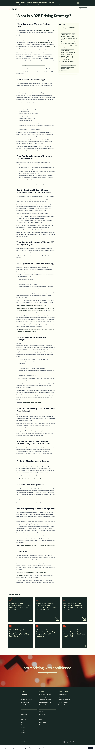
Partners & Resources (63, 702)
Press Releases (42, 722)
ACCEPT (90, 747)
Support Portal (61, 697)
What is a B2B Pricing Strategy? (69, 31)
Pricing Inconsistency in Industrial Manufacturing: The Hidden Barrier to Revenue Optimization (19, 606)
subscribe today (72, 75)
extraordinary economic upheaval (45, 30)
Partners (57, 9)
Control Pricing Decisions (45, 694)
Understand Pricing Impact (45, 704)
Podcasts (23, 732)
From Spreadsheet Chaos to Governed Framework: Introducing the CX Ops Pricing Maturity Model (74, 633)
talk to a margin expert (46, 673)
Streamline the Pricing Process (68, 65)
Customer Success (62, 694)
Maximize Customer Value (45, 702)
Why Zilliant (42, 712)
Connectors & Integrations (64, 704)
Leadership (42, 714)
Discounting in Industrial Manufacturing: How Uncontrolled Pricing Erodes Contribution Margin (46, 606)
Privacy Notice (39, 748)
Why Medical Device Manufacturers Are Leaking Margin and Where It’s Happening (45, 633)
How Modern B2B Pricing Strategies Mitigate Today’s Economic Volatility (67, 58)
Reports (22, 722)
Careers (41, 717)
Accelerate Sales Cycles (45, 699)
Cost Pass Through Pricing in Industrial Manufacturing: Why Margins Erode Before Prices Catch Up (73, 606)
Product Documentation (64, 699)
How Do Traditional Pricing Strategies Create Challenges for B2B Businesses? (69, 38)
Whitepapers (24, 730)
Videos (22, 735)
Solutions (32, 9)
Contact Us (83, 9)
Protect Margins (43, 697)
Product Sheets (24, 719)
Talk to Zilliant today (21, 575)
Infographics (23, 724)
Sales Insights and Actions (27, 704)
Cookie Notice (28, 748)
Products (40, 9)
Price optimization (34, 254)
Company (73, 9)
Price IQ (22, 697)
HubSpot (18, 83)
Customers (49, 9)
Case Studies (24, 714)
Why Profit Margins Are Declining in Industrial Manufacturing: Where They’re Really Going (20, 633)
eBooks (22, 717)
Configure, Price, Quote (26, 699)
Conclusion (64, 70)
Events (41, 724)
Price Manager (24, 694)
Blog (22, 712)
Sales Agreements (25, 702)
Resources (65, 9)
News (40, 719)
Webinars (23, 727)
